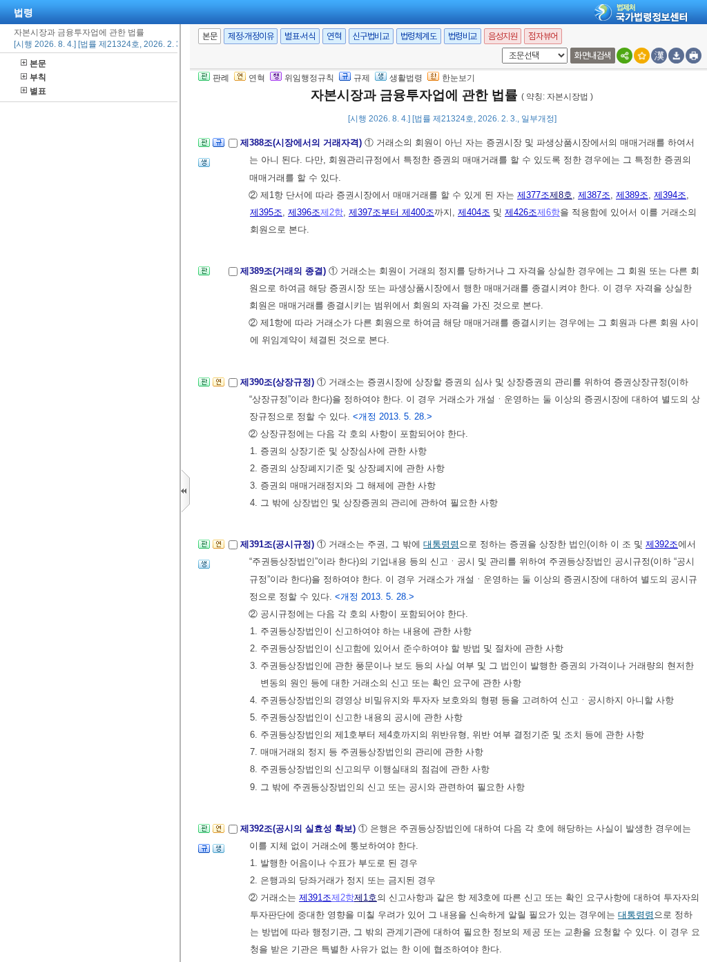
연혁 (334, 36)
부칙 (38, 77)
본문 (38, 63)
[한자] (659, 55)
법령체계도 (418, 36)
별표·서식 (300, 36)
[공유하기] (624, 55)
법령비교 (462, 36)
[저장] (676, 55)
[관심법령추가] (642, 55)
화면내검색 (592, 55)
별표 (38, 91)
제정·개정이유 (250, 36)
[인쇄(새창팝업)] (693, 55)
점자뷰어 (542, 36)
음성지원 (502, 36)
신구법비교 (371, 36)
